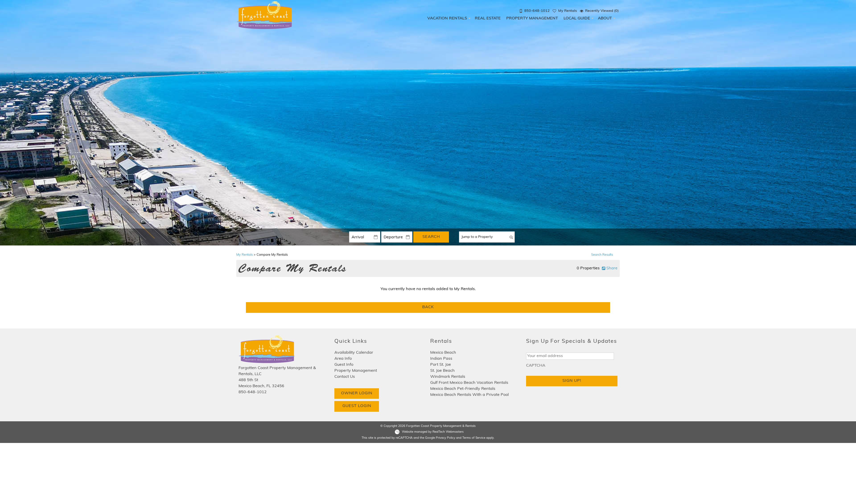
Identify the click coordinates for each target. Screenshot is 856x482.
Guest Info (343, 365)
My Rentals (244, 255)
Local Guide (577, 19)
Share (611, 268)
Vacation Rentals (447, 19)
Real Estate (488, 19)
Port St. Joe (440, 365)
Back (428, 307)
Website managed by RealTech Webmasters (433, 432)
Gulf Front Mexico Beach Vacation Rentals (469, 383)
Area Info (343, 359)
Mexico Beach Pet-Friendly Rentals (462, 389)
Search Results (602, 255)
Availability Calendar (353, 353)
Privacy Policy (445, 437)
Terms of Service (473, 437)
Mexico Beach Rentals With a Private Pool (469, 395)
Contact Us (344, 377)
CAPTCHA (535, 366)
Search (431, 237)
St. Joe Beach (442, 371)
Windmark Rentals (447, 377)
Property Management (532, 19)
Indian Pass (441, 359)
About (605, 19)
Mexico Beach (443, 353)
